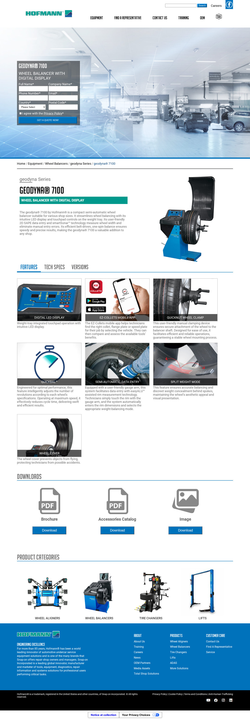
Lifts (203, 618)
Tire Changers (150, 618)
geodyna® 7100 (104, 163)
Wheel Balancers (56, 163)
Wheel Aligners (47, 618)
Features (28, 267)
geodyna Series (80, 163)
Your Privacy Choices (136, 715)
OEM (202, 18)
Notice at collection (103, 715)
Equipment (96, 18)
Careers (216, 5)
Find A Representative (127, 18)
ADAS (173, 663)
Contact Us (160, 18)
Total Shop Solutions (146, 673)
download (49, 530)
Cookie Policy (175, 694)
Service (210, 652)
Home (21, 163)
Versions (80, 267)
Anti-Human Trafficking (221, 694)
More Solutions (179, 668)
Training (183, 18)
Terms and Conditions (195, 694)
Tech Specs (54, 267)
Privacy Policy (53, 113)
